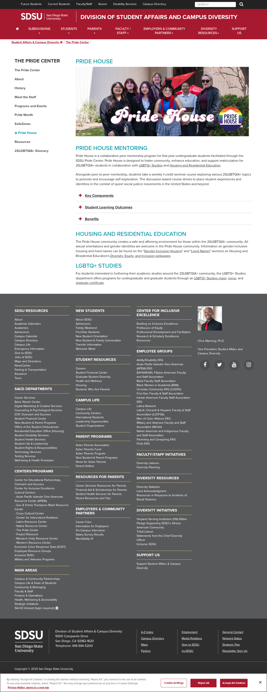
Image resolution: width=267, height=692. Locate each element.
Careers (81, 368)
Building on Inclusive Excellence (157, 324)
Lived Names (200, 251)
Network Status (232, 638)
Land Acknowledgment (151, 491)
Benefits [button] (92, 219)
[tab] (164, 196)
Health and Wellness (89, 381)
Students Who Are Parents (93, 389)
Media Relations (192, 638)
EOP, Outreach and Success (33, 414)
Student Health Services (30, 439)
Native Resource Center (31, 526)
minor (232, 278)
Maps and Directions (28, 361)
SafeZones (23, 124)
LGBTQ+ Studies (150, 165)
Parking (146, 651)
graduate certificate (90, 283)
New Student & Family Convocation (98, 340)
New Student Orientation (92, 336)
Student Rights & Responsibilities (36, 448)
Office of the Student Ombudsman (37, 427)
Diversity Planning (148, 467)
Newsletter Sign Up (234, 651)
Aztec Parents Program (90, 453)
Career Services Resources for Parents (101, 485)
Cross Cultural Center (30, 513)
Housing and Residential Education (195, 165)
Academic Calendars (28, 324)
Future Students (31, 4)
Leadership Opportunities (92, 421)
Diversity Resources (207, 31)
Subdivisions (39, 29)
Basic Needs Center (27, 402)
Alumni (102, 4)
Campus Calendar (26, 336)
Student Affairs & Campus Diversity (37, 42)
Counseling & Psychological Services (38, 410)
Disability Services (125, 4)
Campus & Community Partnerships (37, 579)
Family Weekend (86, 328)
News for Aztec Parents (91, 462)
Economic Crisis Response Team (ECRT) (40, 547)
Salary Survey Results (90, 534)
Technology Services (28, 452)
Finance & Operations (29, 595)
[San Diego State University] (32, 641)
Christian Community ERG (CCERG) (159, 389)
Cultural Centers (25, 492)
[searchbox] (215, 4)
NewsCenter (23, 365)
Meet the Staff (25, 97)
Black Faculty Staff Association (156, 381)
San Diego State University (44, 16)
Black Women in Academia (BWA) (158, 385)
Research (21, 374)
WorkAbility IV (84, 539)
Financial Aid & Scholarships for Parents (101, 490)
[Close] (260, 682)
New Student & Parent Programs (35, 423)
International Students (90, 417)
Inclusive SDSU (24, 555)
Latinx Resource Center (31, 522)
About (19, 79)
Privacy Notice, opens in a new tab (28, 687)
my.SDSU (187, 651)
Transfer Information (89, 344)
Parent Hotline (85, 466)
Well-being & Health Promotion (34, 460)
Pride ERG (143, 443)
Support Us (239, 31)
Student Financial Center (30, 418)
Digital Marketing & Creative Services (38, 406)
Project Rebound (27, 534)
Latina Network (146, 406)
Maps (144, 644)
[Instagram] (249, 365)
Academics (22, 328)
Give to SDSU (23, 353)
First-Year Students (88, 332)
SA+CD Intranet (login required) (34, 608)
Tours (18, 378)
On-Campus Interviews (90, 530)
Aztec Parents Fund (88, 449)
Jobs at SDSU (23, 357)
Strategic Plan (231, 644)
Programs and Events (31, 106)
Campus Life (22, 344)
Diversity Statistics (148, 487)
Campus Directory (154, 4)
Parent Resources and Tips (93, 498)
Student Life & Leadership (31, 443)
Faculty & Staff (24, 591)
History (20, 88)
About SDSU (84, 319)
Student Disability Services (32, 435)
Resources (22, 142)
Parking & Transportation (30, 369)
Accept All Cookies (233, 682)
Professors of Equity (150, 328)
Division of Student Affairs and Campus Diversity (159, 17)
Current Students (59, 4)
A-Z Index (147, 632)
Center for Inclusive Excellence (35, 488)
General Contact (232, 632)
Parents (94, 29)
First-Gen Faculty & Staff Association (160, 393)
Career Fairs (84, 522)
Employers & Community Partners (164, 31)
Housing (81, 385)
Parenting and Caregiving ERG (156, 439)
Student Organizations (90, 425)
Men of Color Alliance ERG (154, 418)
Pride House (27, 133)
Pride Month (24, 115)
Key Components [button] (99, 195)
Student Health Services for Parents (99, 494)
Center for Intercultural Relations (37, 517)
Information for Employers (92, 526)
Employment (190, 632)
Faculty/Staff (84, 4)
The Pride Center (77, 42)
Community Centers (88, 413)
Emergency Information (29, 349)
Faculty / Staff (123, 31)
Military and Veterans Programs (35, 559)
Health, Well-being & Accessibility (36, 600)
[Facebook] (205, 365)
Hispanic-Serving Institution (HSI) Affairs (162, 519)
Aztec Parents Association (92, 445)
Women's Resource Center (33, 542)
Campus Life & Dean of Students (36, 583)
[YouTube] (234, 365)
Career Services (25, 397)
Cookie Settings (174, 682)
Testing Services (25, 456)
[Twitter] (219, 365)
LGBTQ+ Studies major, (210, 278)
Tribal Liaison (145, 531)
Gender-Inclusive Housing (163, 251)
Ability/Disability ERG (150, 360)
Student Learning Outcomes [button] (108, 207)
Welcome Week (85, 349)
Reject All (203, 682)
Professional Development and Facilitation (164, 332)
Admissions (22, 332)
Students (69, 29)
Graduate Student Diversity (93, 377)
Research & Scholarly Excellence (158, 336)
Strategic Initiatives (27, 604)
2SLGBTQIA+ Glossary (31, 151)
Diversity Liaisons (148, 463)
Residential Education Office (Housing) (39, 431)
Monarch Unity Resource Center (37, 538)
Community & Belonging (30, 587)
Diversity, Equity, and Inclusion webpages (140, 256)
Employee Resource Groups (33, 551)
